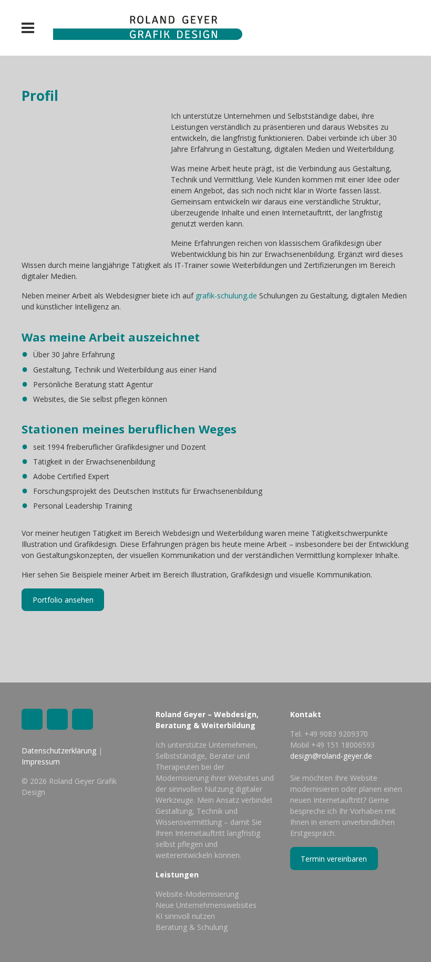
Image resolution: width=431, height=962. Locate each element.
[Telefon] (82, 719)
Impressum (41, 762)
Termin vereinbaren (334, 859)
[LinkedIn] (32, 719)
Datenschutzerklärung (59, 751)
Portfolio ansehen (63, 600)
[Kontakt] (57, 719)
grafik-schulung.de (226, 296)
